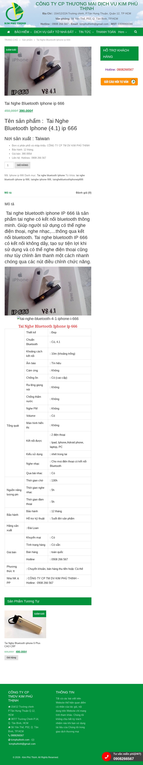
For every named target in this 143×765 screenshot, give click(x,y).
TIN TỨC (85, 32)
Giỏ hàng (22, 165)
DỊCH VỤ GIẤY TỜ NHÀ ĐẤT (54, 32)
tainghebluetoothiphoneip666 (68, 179)
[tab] (8, 193)
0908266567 (125, 69)
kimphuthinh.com (20, 739)
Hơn (121, 32)
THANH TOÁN (106, 32)
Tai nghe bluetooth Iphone (51, 175)
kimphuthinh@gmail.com (22, 743)
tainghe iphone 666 (41, 179)
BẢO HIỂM (22, 32)
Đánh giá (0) (83, 192)
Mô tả (8, 192)
